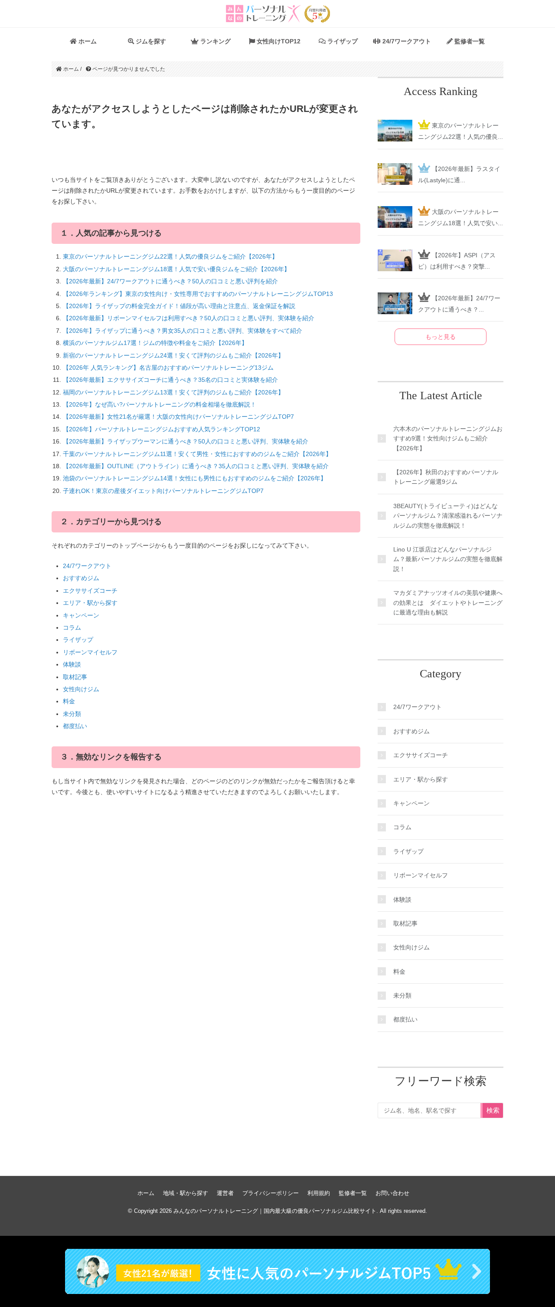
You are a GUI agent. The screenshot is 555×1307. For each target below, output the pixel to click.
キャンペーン (81, 615)
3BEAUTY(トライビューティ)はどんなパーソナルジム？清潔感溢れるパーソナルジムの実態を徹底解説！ (448, 515)
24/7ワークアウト (406, 41)
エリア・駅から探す (90, 602)
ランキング (215, 41)
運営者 (225, 1193)
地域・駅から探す (185, 1193)
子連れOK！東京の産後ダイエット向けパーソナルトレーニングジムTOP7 (163, 490)
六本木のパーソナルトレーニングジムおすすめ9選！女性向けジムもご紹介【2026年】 (448, 438)
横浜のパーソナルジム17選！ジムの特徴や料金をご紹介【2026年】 (155, 342)
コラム (72, 627)
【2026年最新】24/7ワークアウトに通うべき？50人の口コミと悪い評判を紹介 (170, 281)
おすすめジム (81, 578)
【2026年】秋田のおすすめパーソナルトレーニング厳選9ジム (445, 477)
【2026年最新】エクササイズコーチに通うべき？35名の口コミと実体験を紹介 (170, 379)
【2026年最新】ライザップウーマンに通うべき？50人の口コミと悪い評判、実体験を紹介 (185, 441)
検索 (493, 1110)
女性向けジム (81, 689)
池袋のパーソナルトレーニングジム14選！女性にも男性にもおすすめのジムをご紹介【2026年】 (194, 478)
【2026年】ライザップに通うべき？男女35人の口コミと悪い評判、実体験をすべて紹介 (182, 330)
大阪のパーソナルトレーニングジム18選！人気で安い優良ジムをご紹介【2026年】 (176, 269)
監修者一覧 (469, 41)
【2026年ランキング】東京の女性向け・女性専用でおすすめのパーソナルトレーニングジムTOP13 (198, 293)
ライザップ (342, 41)
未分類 (72, 713)
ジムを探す (150, 41)
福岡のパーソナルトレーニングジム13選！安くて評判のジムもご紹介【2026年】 (173, 392)
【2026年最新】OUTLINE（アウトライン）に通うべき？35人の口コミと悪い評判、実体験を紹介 (196, 466)
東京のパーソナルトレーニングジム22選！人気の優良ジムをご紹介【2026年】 (170, 256)
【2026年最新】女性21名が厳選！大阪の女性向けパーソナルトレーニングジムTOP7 (178, 416)
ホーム (87, 41)
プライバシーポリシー (270, 1193)
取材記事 (75, 676)
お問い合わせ (392, 1193)
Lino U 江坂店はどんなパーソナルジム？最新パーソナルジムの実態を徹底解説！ (448, 559)
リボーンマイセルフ (90, 652)
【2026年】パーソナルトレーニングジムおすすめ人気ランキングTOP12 (161, 429)
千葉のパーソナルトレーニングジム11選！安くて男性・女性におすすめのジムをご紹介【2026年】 (197, 453)
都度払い (75, 725)
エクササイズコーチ (90, 590)
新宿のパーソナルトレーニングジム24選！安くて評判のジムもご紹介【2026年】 (173, 355)
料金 (69, 701)
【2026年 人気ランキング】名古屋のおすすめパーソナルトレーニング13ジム (168, 367)
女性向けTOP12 (277, 41)
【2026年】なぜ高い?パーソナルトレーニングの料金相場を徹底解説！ (159, 404)
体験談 (72, 664)
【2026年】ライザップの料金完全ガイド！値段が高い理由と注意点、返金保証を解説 (179, 305)
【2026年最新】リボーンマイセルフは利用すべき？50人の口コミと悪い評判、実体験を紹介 (188, 318)
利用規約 (318, 1193)
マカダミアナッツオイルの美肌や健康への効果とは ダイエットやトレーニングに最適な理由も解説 (448, 602)
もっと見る (440, 336)
